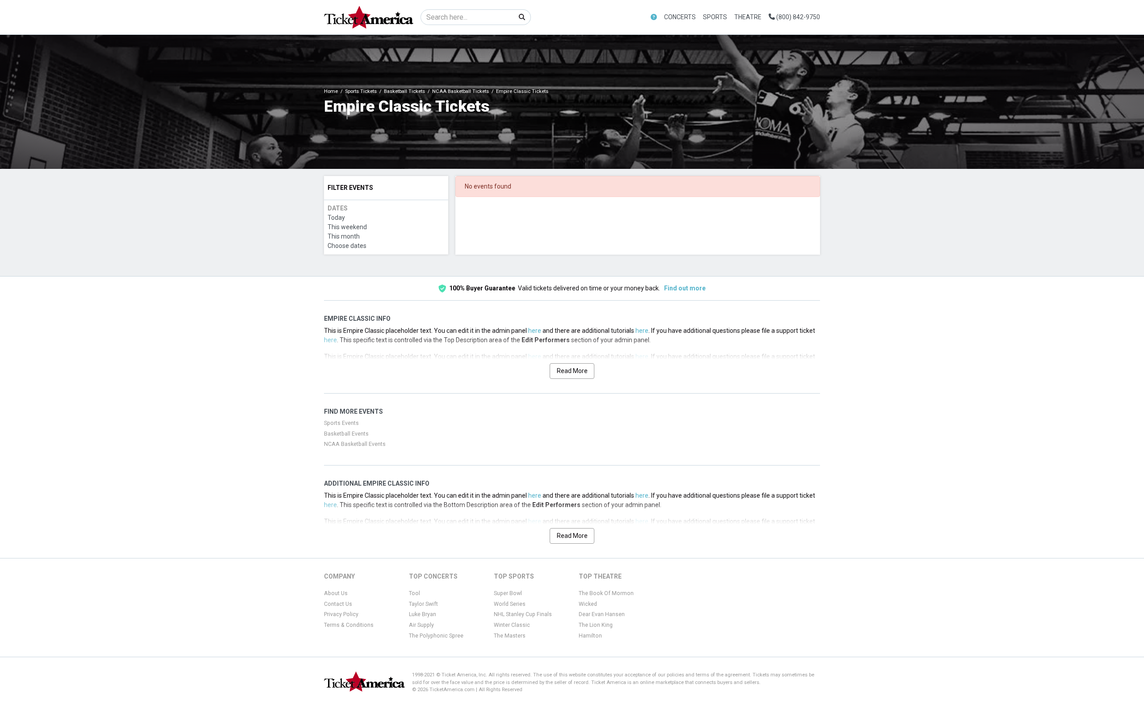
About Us (336, 593)
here (534, 330)
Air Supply (421, 625)
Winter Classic (512, 625)
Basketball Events (346, 434)
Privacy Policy (341, 614)
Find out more (685, 288)
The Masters (510, 636)
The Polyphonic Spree (436, 636)
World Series (510, 604)
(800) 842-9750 (797, 17)
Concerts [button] (680, 17)
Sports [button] (715, 17)
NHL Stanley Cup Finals (523, 614)
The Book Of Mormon (606, 593)
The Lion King (596, 625)
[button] (653, 17)
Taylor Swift (423, 604)
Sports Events (341, 423)
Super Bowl (508, 593)
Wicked (588, 604)
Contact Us (338, 604)
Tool (414, 593)
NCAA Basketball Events (355, 444)
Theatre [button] (747, 17)
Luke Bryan (422, 614)
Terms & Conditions (349, 625)
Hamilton (590, 636)
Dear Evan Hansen (602, 614)
